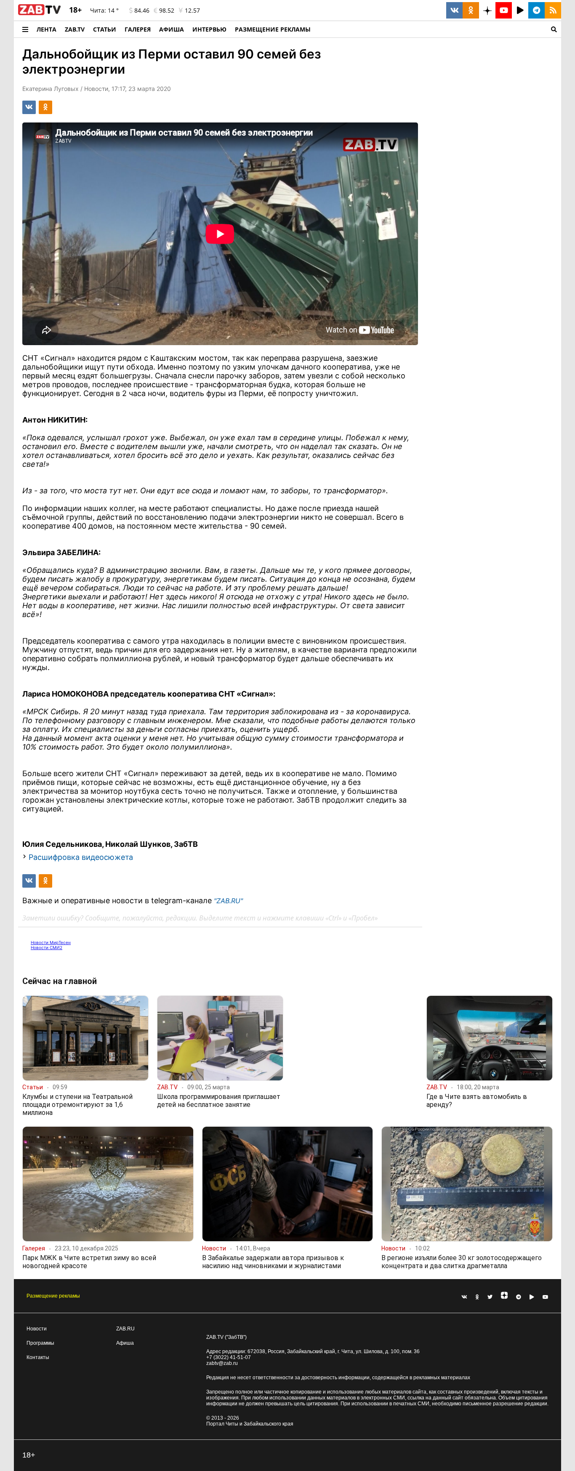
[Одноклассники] (477, 1297)
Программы (40, 1343)
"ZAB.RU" (228, 900)
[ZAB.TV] (39, 13)
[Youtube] (545, 1297)
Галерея (138, 29)
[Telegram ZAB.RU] (536, 10)
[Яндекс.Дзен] (504, 1297)
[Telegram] (518, 1297)
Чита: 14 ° (104, 10)
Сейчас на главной (59, 981)
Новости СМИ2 (46, 947)
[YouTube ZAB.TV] (503, 10)
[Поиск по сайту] (438, 29)
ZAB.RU (125, 1329)
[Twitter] (489, 1297)
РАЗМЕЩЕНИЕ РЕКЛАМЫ (273, 29)
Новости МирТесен (51, 942)
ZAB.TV (75, 29)
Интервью (209, 29)
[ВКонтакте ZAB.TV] (454, 10)
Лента (46, 29)
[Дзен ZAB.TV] (487, 10)
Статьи (104, 29)
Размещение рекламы (53, 1296)
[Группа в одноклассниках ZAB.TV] (471, 10)
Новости (37, 1329)
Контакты (38, 1357)
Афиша (171, 29)
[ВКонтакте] (464, 1297)
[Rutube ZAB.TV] (520, 10)
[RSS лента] (553, 10)
